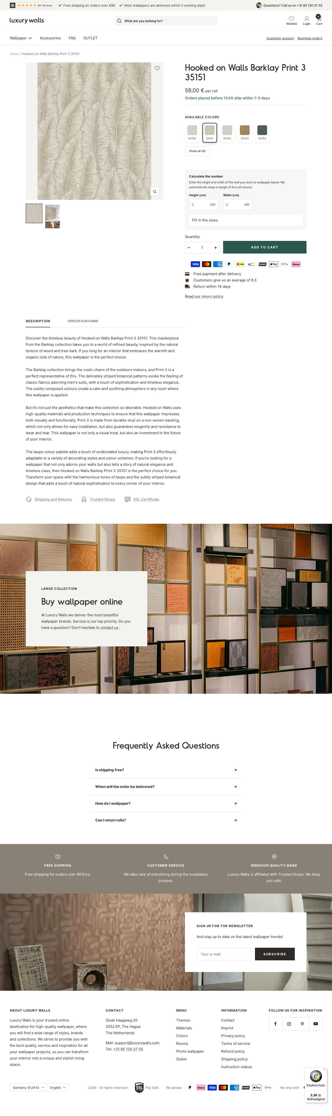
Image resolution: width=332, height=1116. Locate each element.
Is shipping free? (109, 770)
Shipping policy (234, 1059)
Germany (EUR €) (26, 1088)
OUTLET (90, 38)
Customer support (280, 38)
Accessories (50, 38)
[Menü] (324, 1070)
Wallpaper (18, 38)
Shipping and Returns (53, 499)
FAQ (72, 38)
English (55, 1088)
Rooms (182, 1043)
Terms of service (235, 1043)
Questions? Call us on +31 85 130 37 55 (292, 5)
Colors (182, 1035)
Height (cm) (197, 195)
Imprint (227, 1028)
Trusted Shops (102, 499)
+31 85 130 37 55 (128, 1049)
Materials (184, 1028)
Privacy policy (233, 1035)
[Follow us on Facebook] (275, 1024)
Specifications (83, 321)
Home (14, 54)
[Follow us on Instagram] (289, 1024)
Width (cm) (231, 195)
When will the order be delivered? (125, 786)
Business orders (310, 38)
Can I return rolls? (110, 820)
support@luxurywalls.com (137, 1042)
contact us (109, 627)
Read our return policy (204, 296)
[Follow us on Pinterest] (302, 1024)
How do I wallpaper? (113, 803)
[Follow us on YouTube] (315, 1024)
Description (38, 321)
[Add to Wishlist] (157, 68)
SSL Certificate (146, 499)
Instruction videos (236, 1067)
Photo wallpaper (190, 1051)
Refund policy (233, 1051)
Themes (183, 1020)
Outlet (181, 1059)
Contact (228, 1020)
